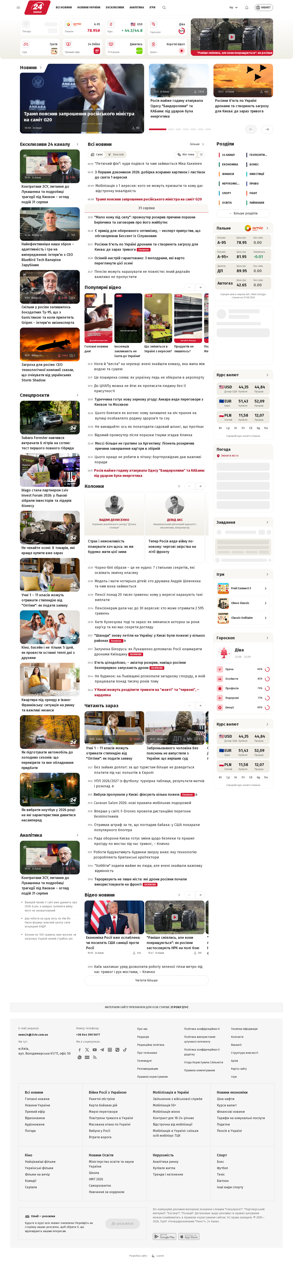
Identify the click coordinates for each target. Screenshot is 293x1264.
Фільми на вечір (37, 1174)
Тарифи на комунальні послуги (241, 1118)
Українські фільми (39, 1168)
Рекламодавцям (147, 1069)
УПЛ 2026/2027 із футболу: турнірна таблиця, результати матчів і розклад (149, 783)
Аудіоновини (34, 1124)
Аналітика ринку (165, 1162)
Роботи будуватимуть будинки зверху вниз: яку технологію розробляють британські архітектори (145, 854)
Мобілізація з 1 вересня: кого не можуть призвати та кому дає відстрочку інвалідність (149, 188)
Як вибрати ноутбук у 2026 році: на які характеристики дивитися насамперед (49, 815)
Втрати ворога (100, 1137)
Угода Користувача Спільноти (203, 1062)
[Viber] (117, 1049)
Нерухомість (163, 1155)
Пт (243, 428)
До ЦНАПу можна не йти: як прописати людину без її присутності (140, 388)
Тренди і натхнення (168, 1174)
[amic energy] (254, 228)
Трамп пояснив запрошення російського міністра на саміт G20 (79, 117)
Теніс (221, 1174)
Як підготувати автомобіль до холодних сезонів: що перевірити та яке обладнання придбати (48, 760)
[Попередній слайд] (195, 37)
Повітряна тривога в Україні (111, 1118)
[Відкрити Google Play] (164, 1236)
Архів (234, 1061)
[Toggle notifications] (247, 7)
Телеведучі (144, 1061)
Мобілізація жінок (166, 1112)
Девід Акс (175, 520)
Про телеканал (147, 1053)
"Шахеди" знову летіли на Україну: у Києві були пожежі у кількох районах (149, 638)
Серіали (31, 1187)
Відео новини (100, 895)
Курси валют (227, 1105)
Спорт (222, 1155)
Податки (223, 1124)
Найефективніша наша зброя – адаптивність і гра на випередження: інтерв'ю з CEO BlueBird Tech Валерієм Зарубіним (48, 254)
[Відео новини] (179, 895)
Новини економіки (232, 1092)
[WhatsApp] (79, 1057)
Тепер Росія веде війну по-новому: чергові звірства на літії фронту (172, 546)
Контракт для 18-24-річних (173, 1118)
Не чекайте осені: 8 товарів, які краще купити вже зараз (48, 550)
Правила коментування (199, 1070)
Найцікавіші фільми (40, 1162)
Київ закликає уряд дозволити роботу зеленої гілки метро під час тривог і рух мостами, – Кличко (148, 969)
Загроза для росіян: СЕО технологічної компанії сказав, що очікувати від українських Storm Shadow (48, 372)
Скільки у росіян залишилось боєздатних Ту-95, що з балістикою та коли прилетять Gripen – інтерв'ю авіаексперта (48, 315)
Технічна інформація (244, 1029)
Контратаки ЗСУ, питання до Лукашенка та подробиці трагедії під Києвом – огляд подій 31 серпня (45, 194)
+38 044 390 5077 (88, 1034)
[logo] (37, 7)
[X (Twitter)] (87, 1049)
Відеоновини (35, 1118)
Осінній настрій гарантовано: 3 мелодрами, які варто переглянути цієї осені (139, 260)
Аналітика (137, 7)
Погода (30, 1131)
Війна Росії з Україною (108, 1092)
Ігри (152, 7)
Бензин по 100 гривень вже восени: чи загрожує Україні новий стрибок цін (50, 936)
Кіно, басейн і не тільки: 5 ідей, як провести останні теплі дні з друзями (48, 652)
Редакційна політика (150, 1045)
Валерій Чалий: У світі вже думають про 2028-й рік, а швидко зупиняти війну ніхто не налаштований (51, 906)
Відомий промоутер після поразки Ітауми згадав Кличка (143, 435)
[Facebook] (79, 1049)
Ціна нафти (225, 1099)
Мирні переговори (103, 1112)
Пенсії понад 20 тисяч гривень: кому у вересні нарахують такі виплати (149, 597)
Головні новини (37, 1099)
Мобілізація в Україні (171, 1092)
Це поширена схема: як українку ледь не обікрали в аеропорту (149, 377)
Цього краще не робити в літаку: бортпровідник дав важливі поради (147, 459)
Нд (258, 428)
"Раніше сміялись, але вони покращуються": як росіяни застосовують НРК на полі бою (173, 942)
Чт (235, 428)
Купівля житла (164, 1168)
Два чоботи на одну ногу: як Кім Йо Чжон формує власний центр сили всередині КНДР (48, 922)
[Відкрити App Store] (189, 1236)
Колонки (94, 486)
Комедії (30, 1181)
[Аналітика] (77, 835)
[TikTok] (125, 1049)
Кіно (28, 1155)
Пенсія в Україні (229, 1131)
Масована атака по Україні (109, 1124)
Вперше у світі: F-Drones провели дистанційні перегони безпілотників (142, 814)
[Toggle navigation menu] (18, 7)
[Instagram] (109, 1049)
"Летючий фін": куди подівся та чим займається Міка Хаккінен (148, 163)
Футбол (222, 1168)
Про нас (142, 1029)
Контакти (237, 1037)
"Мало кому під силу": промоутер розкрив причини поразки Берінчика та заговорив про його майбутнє (144, 220)
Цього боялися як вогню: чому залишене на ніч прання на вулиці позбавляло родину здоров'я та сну (146, 415)
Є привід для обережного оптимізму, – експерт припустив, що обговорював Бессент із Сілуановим (148, 233)
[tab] (157, 129)
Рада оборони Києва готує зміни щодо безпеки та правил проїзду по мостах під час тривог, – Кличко (144, 841)
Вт (220, 428)
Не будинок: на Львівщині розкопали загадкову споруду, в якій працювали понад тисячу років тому (150, 679)
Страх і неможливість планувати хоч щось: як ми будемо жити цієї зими (110, 546)
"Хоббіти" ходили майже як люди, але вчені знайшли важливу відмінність (148, 868)
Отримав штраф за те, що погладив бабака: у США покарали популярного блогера (147, 827)
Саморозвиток (100, 1185)
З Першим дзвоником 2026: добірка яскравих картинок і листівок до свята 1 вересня (150, 175)
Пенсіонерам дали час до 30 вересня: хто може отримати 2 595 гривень (149, 611)
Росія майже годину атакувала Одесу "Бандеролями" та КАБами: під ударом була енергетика (176, 108)
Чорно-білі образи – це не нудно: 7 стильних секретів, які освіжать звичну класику (145, 570)
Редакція (143, 1037)
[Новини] (40, 67)
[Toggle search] (164, 7)
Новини (28, 67)
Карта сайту (239, 1069)
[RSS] (94, 1057)
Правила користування (152, 1076)
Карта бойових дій (103, 1105)
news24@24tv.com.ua (33, 1034)
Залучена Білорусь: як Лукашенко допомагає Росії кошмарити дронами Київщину (148, 651)
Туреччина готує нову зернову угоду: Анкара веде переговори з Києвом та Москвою (148, 402)
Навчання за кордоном (106, 1192)
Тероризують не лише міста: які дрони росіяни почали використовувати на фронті (140, 882)
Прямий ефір (35, 1112)
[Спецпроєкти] (77, 395)
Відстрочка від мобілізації (172, 1124)
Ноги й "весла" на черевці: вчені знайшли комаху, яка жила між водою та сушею (149, 366)
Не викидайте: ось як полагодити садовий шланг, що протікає (149, 426)
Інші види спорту (230, 1187)
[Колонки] (179, 486)
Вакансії (236, 1045)
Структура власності (244, 1053)
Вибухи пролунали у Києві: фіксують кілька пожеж (143, 794)
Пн (266, 428)
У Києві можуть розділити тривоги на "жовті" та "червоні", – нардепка (146, 692)
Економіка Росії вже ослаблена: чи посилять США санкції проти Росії (113, 942)
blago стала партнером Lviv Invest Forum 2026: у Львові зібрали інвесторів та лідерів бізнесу (47, 498)
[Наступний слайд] (268, 37)
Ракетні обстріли (102, 1099)
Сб (250, 428)
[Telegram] (102, 1049)
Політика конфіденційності (202, 1029)
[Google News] (87, 1057)
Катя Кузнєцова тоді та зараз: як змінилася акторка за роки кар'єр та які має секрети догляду (147, 624)
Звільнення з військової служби (177, 1099)
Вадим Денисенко (114, 520)
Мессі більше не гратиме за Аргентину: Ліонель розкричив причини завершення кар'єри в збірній (144, 446)
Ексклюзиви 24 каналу (45, 144)
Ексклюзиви (115, 7)
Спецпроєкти (34, 395)
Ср (228, 428)
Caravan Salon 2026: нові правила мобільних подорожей (142, 803)
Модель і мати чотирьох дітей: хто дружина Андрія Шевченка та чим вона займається (148, 583)
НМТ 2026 (96, 1179)
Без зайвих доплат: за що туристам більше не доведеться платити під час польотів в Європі (144, 770)
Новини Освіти (101, 1155)
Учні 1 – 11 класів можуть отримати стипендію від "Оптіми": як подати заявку (45, 600)
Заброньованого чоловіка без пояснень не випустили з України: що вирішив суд (172, 753)
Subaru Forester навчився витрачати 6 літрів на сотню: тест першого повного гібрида (48, 443)
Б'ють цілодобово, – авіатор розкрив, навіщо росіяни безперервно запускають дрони (140, 665)
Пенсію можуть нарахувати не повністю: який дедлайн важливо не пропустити (142, 274)
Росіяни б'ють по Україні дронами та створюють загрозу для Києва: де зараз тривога (242, 105)
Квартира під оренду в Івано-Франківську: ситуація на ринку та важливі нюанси (48, 705)
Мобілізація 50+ (164, 1105)
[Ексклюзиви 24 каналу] (77, 144)
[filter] (201, 154)
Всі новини (64, 7)
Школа (94, 1173)
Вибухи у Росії (99, 1131)
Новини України (88, 7)
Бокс (220, 1162)
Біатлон (223, 1181)
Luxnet (160, 1255)
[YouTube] (94, 1049)
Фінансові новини (231, 1112)
